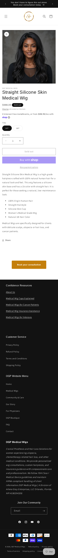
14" (8, 129)
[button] (6, 16)
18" (19, 129)
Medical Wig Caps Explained (20, 298)
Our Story (10, 404)
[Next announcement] (52, 4)
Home (9, 384)
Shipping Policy (13, 365)
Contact (10, 431)
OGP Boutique (12, 417)
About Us (10, 292)
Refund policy (33, 547)
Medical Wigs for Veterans (19, 317)
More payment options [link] (29, 167)
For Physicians (13, 411)
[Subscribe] (44, 510)
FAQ (8, 424)
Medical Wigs (12, 390)
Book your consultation (29, 264)
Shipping (5, 109)
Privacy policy (47, 547)
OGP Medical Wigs (18, 547)
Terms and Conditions (16, 358)
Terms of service (13, 551)
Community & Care (15, 397)
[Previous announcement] (5, 4)
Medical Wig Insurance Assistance (23, 310)
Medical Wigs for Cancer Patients (22, 304)
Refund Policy (12, 351)
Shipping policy (28, 551)
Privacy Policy (12, 345)
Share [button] (8, 240)
